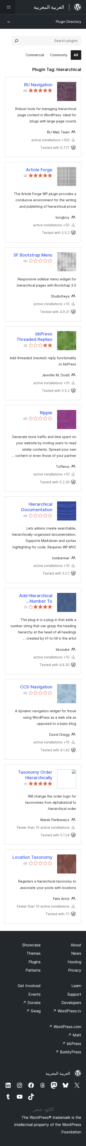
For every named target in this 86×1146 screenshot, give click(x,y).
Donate (32, 1002)
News (76, 953)
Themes (34, 953)
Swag (33, 1011)
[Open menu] (7, 7)
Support (74, 994)
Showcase (31, 945)
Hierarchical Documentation (36, 507)
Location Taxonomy (32, 857)
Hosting (74, 961)
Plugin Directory (68, 22)
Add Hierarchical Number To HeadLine (35, 598)
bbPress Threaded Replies (34, 336)
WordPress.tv (67, 1011)
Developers (71, 1002)
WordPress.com (65, 1026)
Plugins (34, 961)
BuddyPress (68, 1052)
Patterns (33, 970)
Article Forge (39, 169)
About (76, 945)
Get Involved (29, 985)
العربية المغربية (58, 1073)
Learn (76, 985)
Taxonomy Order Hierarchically (35, 775)
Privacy (74, 970)
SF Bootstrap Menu (33, 254)
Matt (74, 1035)
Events (34, 994)
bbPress (71, 1043)
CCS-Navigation (36, 686)
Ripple (46, 412)
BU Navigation (38, 84)
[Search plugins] (16, 40)
